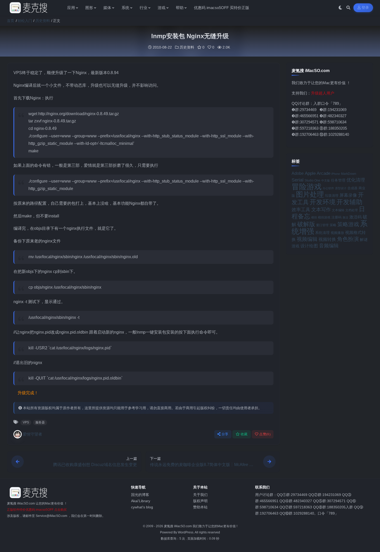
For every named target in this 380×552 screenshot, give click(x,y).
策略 (333, 225)
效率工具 (301, 209)
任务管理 (338, 180)
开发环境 (323, 202)
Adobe (298, 173)
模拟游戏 (324, 217)
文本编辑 (338, 210)
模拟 (314, 217)
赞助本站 (200, 507)
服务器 (40, 422)
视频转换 (327, 239)
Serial (297, 180)
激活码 (355, 217)
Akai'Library (140, 501)
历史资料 (42, 21)
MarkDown (348, 174)
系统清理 (322, 233)
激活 (345, 217)
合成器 (352, 188)
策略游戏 (348, 224)
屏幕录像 (348, 195)
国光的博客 (140, 495)
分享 (225, 434)
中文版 (325, 180)
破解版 (306, 224)
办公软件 (328, 188)
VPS (26, 422)
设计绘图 (309, 245)
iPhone (335, 173)
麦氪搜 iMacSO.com (178, 526)
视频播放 (337, 233)
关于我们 (200, 495)
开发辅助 (349, 202)
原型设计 (340, 188)
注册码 (336, 217)
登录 (365, 8)
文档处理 (351, 210)
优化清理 (355, 180)
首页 (10, 21)
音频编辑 (329, 245)
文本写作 (321, 209)
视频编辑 (307, 239)
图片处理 (310, 194)
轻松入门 (25, 21)
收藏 (244, 434)
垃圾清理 (331, 196)
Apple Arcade (317, 173)
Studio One (312, 180)
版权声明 (200, 501)
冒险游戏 (307, 186)
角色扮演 (348, 239)
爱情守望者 (32, 434)
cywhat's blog (142, 507)
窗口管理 (322, 225)
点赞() (264, 434)
